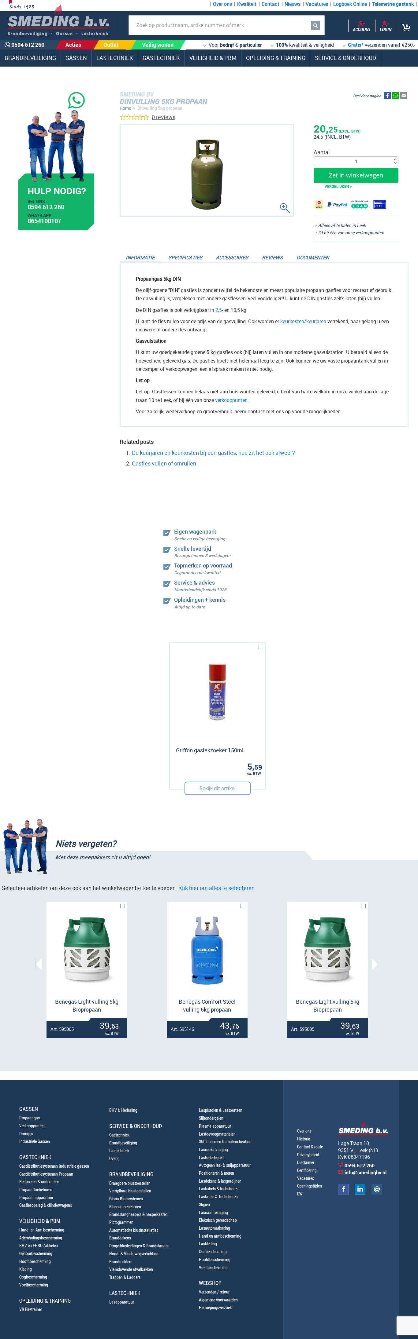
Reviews (272, 257)
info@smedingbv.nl (365, 1172)
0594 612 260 (46, 207)
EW (300, 1194)
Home (125, 108)
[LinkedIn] (360, 1193)
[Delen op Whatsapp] (395, 96)
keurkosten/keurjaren (303, 321)
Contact (270, 4)
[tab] (140, 258)
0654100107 (44, 221)
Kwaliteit (246, 4)
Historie (303, 1139)
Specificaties (185, 257)
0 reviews (163, 117)
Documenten (313, 257)
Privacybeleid (308, 1155)
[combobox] (227, 25)
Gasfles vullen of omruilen (164, 463)
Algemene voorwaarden (218, 1300)
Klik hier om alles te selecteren (216, 888)
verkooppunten (231, 400)
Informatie (140, 257)
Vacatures (317, 4)
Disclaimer (305, 1162)
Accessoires (232, 257)
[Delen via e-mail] (403, 96)
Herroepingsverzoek (215, 1307)
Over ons (222, 4)
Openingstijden (309, 1186)
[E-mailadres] (376, 1193)
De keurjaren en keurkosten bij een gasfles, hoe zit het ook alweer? (213, 452)
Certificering (307, 1170)
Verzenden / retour (214, 1292)
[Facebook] (343, 1193)
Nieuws (292, 4)
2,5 (218, 310)
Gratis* (356, 45)
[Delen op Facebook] (387, 96)
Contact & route (310, 1147)
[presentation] (38, 964)
